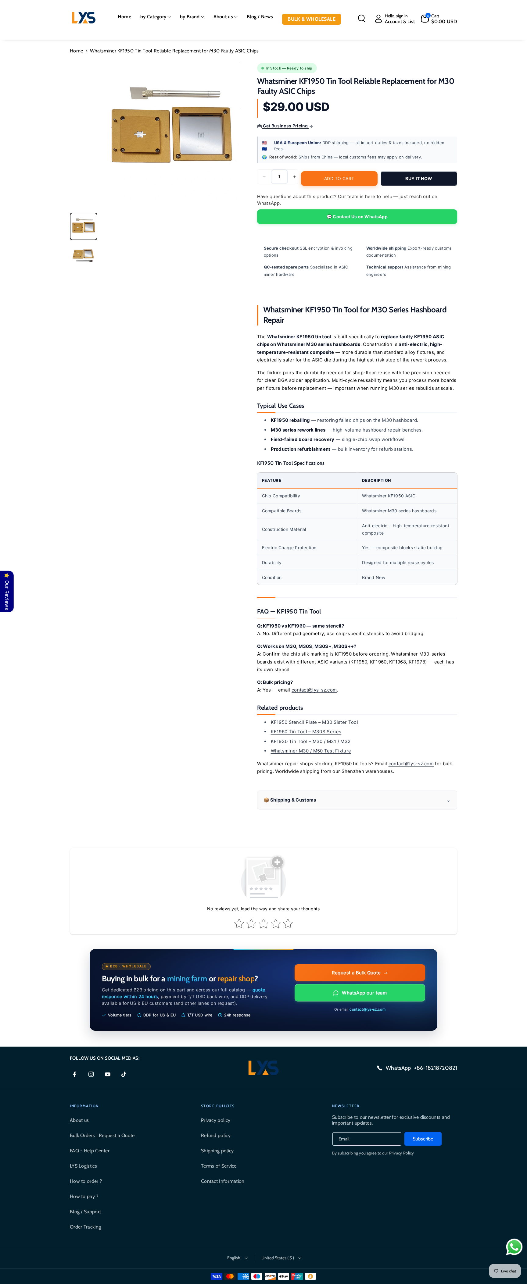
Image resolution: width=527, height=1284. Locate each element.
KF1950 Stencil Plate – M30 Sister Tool (314, 722)
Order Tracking (85, 1227)
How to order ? (86, 1181)
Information (84, 1106)
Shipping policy (217, 1151)
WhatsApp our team (364, 993)
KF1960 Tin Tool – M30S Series (306, 731)
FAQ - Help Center (89, 1151)
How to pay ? (84, 1196)
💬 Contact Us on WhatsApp (357, 216)
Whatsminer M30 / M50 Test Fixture (311, 751)
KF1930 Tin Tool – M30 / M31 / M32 (311, 741)
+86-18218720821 (435, 1068)
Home (76, 51)
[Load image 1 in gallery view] (83, 226)
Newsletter (346, 1106)
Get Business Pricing (285, 125)
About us (79, 1120)
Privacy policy (215, 1120)
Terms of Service (219, 1166)
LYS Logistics (83, 1166)
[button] (155, 17)
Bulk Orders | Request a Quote (102, 1135)
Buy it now (418, 178)
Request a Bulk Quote (360, 973)
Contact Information (223, 1181)
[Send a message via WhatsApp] (514, 1247)
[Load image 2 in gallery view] (83, 256)
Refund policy (216, 1135)
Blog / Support (85, 1212)
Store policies (218, 1106)
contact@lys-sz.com (314, 690)
